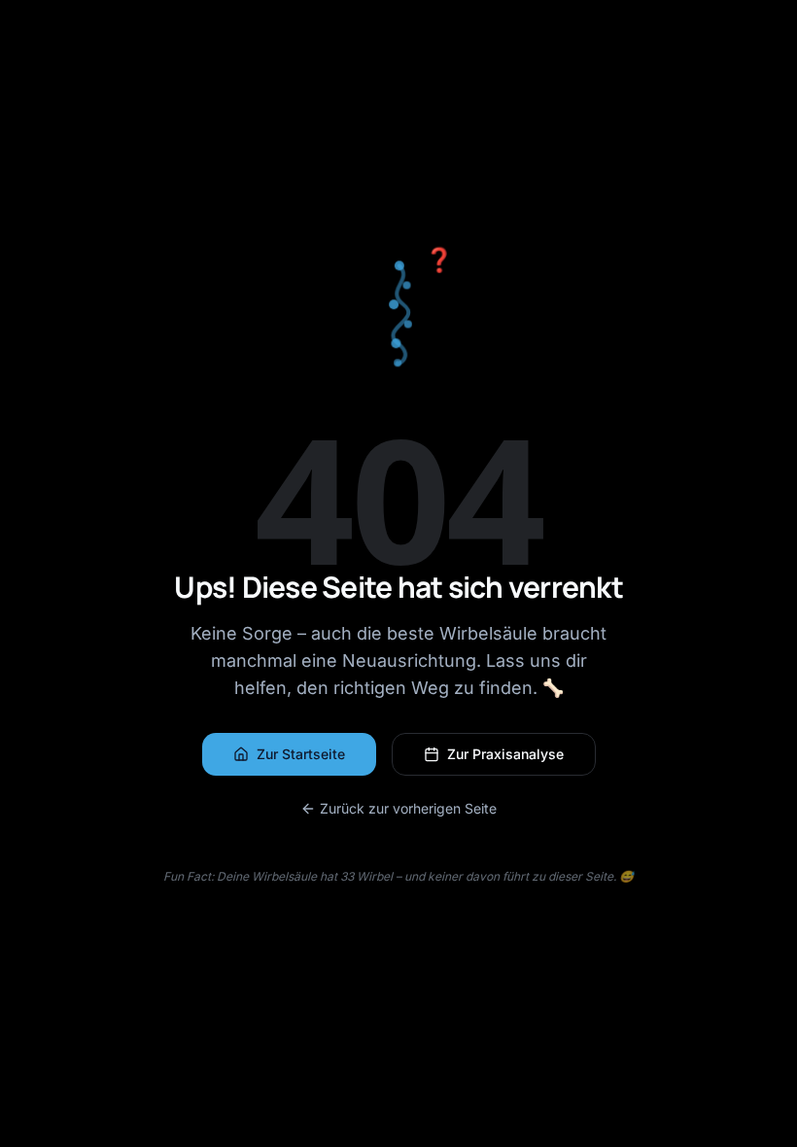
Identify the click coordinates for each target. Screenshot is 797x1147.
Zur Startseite (301, 754)
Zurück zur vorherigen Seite (408, 808)
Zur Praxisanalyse (505, 754)
